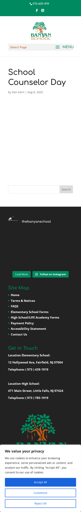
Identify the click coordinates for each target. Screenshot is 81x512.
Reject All (40, 503)
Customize (40, 493)
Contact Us (19, 334)
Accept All (40, 482)
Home (15, 295)
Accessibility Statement (28, 329)
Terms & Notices (23, 301)
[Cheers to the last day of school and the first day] (40, 249)
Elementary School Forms (29, 312)
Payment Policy (22, 323)
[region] (40, 478)
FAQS (14, 306)
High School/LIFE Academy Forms (35, 317)
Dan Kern (18, 92)
